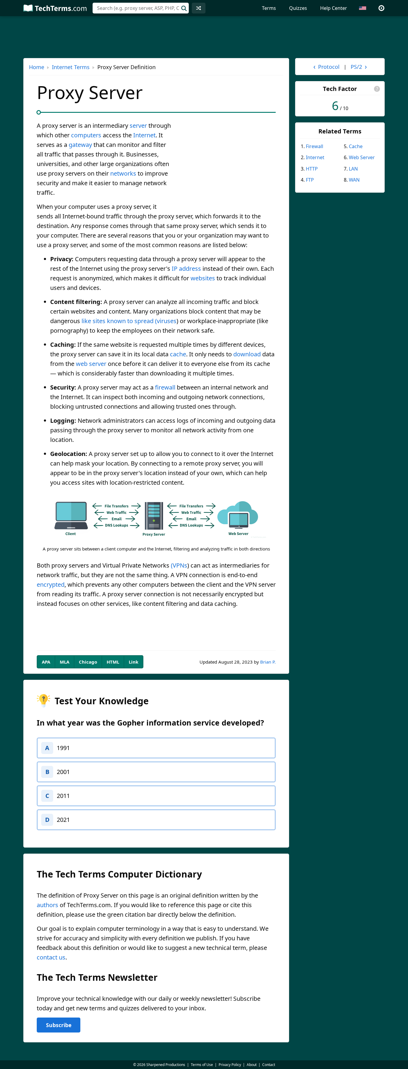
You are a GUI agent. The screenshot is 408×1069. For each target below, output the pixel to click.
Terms (269, 8)
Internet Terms (71, 67)
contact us (51, 957)
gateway (80, 145)
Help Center (333, 8)
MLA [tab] (64, 662)
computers (86, 135)
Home (36, 67)
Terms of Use (202, 1064)
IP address (186, 268)
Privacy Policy (230, 1064)
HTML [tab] (113, 662)
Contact (268, 1064)
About (252, 1064)
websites (203, 278)
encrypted (51, 584)
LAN (353, 168)
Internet (144, 135)
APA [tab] (46, 662)
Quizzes (298, 8)
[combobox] (141, 8)
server (138, 125)
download (247, 354)
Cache (356, 146)
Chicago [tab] (88, 662)
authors (47, 905)
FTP (310, 180)
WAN (354, 180)
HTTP (312, 168)
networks (123, 173)
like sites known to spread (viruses (129, 321)
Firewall (314, 146)
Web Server (362, 157)
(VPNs (179, 565)
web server (91, 364)
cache (178, 354)
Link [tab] (133, 662)
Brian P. (268, 662)
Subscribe (58, 1025)
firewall (165, 387)
